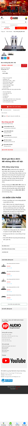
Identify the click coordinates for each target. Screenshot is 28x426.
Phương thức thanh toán (7, 337)
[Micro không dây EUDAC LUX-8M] (3, 288)
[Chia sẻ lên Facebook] (2, 58)
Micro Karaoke (4, 112)
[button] (14, 150)
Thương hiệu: (4, 69)
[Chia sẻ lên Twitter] (5, 58)
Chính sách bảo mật (6, 339)
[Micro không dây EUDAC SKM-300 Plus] (3, 296)
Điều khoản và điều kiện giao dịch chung (10, 336)
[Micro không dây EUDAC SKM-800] (3, 265)
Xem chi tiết (9, 267)
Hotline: (3, 374)
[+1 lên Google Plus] (8, 58)
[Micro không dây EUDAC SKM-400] (3, 280)
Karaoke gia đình (16, 110)
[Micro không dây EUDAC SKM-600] (3, 272)
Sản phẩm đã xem (13, 25)
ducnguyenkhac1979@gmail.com (12, 376)
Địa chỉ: (3, 373)
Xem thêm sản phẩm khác (14, 304)
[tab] (14, 149)
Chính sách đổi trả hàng (6, 340)
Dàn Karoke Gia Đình (7, 110)
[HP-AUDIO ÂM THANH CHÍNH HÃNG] (14, 18)
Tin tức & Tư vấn (21, 27)
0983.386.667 (7, 28)
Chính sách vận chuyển (6, 334)
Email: (2, 376)
